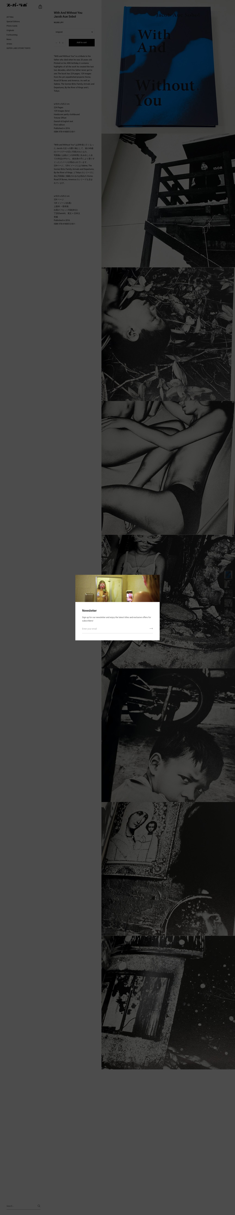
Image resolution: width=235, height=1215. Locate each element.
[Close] (155, 579)
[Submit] (151, 629)
